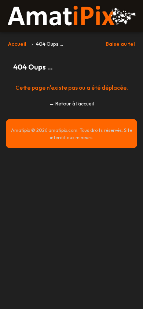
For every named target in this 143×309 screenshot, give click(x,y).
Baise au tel (120, 44)
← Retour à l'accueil (71, 103)
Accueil (17, 44)
